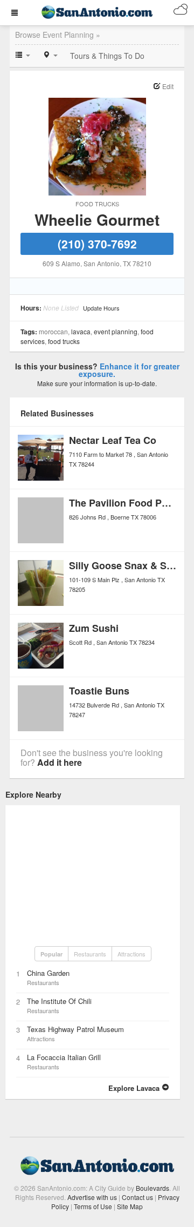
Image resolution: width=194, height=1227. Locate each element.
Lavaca (81, 331)
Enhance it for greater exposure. (129, 370)
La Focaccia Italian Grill (64, 1057)
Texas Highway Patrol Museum (75, 1029)
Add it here (59, 762)
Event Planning (115, 331)
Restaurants (90, 953)
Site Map (130, 1206)
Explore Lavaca (135, 1088)
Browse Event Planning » (57, 34)
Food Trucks (97, 203)
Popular (51, 954)
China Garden (48, 973)
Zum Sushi (94, 628)
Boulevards (152, 1187)
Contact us (137, 1197)
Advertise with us (92, 1197)
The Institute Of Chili (59, 1001)
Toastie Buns (99, 691)
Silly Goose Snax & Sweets (131, 565)
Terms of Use (93, 1206)
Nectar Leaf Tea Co (112, 440)
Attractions (131, 953)
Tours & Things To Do (107, 55)
